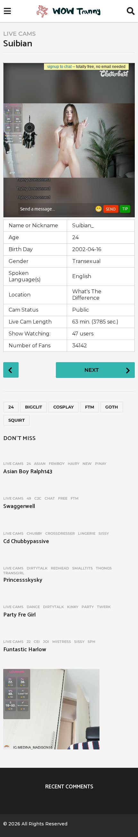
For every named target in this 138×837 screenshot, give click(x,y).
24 (11, 406)
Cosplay (63, 406)
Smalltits (82, 568)
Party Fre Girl (19, 615)
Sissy (104, 533)
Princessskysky (22, 580)
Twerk (104, 607)
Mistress (61, 642)
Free (62, 498)
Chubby (34, 533)
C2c (37, 498)
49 (29, 498)
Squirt (16, 420)
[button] (7, 11)
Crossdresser (60, 533)
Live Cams (19, 34)
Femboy (57, 464)
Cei (37, 642)
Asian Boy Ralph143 (27, 471)
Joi (46, 642)
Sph (91, 642)
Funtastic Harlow (24, 649)
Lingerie (86, 533)
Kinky (72, 607)
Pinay (100, 464)
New (87, 464)
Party (88, 607)
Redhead (60, 568)
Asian (40, 464)
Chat (50, 498)
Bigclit (33, 406)
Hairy (73, 464)
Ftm (89, 406)
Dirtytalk (37, 568)
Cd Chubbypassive (26, 541)
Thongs (104, 568)
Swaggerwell (19, 506)
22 (28, 642)
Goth (111, 406)
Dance (33, 607)
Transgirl (13, 573)
